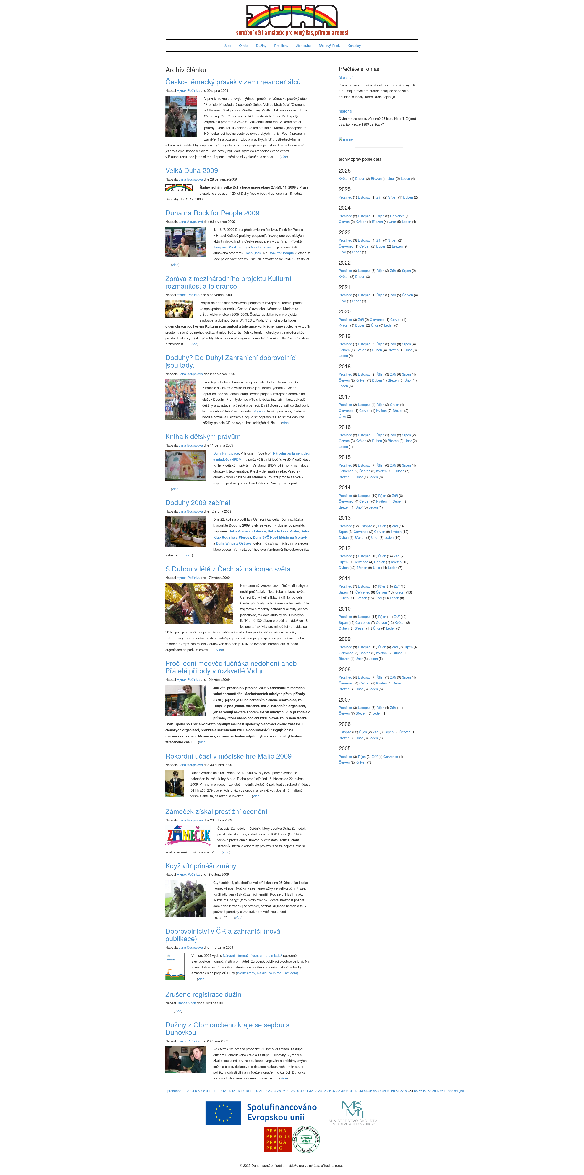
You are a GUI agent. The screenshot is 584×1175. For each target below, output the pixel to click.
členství (346, 77)
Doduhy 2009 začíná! (197, 502)
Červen (344, 221)
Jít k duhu (303, 45)
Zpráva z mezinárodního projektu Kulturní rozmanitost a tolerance (228, 282)
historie (345, 111)
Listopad (364, 197)
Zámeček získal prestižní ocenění (216, 811)
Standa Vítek (186, 1002)
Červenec (397, 215)
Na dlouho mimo (263, 247)
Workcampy (238, 247)
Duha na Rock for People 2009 (212, 212)
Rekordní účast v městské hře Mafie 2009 (228, 756)
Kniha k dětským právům (203, 436)
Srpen (392, 197)
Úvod (227, 45)
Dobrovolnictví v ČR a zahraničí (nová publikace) (222, 934)
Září (379, 197)
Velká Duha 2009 (191, 170)
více (284, 156)
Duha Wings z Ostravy (234, 543)
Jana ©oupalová (191, 179)
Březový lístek (329, 45)
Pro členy (281, 45)
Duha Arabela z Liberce (247, 531)
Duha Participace (226, 453)
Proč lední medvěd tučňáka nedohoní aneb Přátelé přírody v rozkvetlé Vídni (231, 666)
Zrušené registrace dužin (203, 994)
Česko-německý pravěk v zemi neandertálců (233, 81)
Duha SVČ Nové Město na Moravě (280, 537)
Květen (344, 178)
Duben (360, 178)
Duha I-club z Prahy (283, 531)
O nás (243, 45)
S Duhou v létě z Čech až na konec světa (228, 568)
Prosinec (345, 197)
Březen (376, 178)
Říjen (380, 215)
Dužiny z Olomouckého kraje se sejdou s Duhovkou (227, 1028)
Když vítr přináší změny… (204, 865)
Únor (391, 178)
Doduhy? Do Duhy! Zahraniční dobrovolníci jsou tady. (231, 361)
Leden (405, 178)
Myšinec (260, 410)
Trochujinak (252, 252)
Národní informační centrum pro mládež (252, 955)
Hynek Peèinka (188, 90)
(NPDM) (236, 459)
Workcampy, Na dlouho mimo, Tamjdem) (267, 972)
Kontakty (354, 45)
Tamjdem (220, 247)
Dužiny (261, 45)
